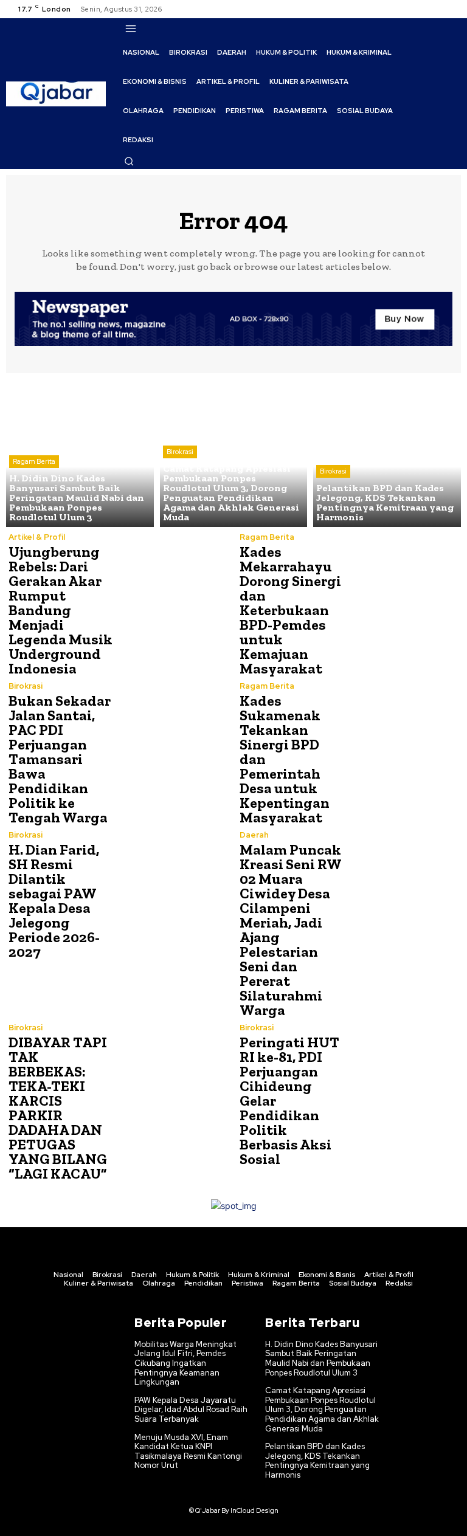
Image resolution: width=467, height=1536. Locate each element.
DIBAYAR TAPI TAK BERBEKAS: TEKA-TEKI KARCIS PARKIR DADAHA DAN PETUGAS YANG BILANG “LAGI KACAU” (58, 1107)
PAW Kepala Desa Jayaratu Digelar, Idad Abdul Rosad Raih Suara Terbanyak (190, 1409)
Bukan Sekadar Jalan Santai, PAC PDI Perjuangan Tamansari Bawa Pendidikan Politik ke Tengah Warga (60, 759)
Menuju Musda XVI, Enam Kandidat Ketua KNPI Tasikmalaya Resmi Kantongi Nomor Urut (188, 1451)
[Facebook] (407, 9)
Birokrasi (180, 451)
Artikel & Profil (37, 537)
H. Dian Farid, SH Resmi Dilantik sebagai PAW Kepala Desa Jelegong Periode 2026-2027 (54, 900)
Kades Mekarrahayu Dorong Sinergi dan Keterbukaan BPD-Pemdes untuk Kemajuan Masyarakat (290, 610)
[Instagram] (422, 9)
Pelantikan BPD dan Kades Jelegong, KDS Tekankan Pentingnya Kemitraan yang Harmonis (317, 1460)
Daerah (254, 835)
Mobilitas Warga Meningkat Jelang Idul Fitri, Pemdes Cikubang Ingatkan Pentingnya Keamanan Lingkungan (185, 1363)
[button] (129, 161)
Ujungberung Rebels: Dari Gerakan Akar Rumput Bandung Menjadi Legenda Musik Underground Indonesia (60, 610)
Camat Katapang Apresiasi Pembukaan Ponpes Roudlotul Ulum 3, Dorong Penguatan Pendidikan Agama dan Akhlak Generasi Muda (322, 1409)
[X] (436, 9)
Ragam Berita (34, 461)
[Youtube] (451, 9)
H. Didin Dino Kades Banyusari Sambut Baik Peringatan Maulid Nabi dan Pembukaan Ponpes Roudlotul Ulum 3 (321, 1358)
